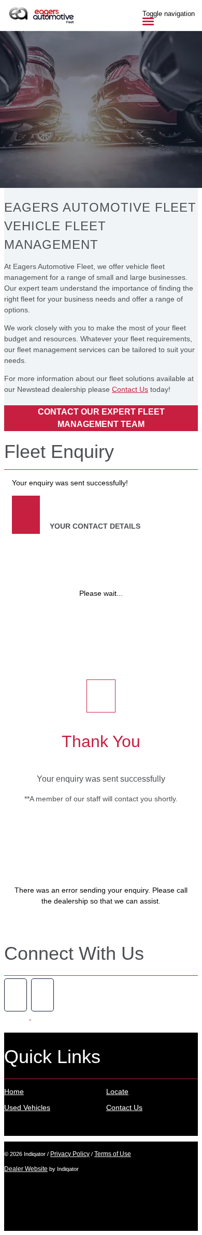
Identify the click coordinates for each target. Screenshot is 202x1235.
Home (14, 1091)
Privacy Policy (70, 1154)
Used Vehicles (27, 1107)
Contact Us (130, 389)
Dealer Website (26, 1169)
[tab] (101, 455)
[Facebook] (17, 1016)
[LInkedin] (43, 1016)
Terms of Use (112, 1154)
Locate (117, 1091)
